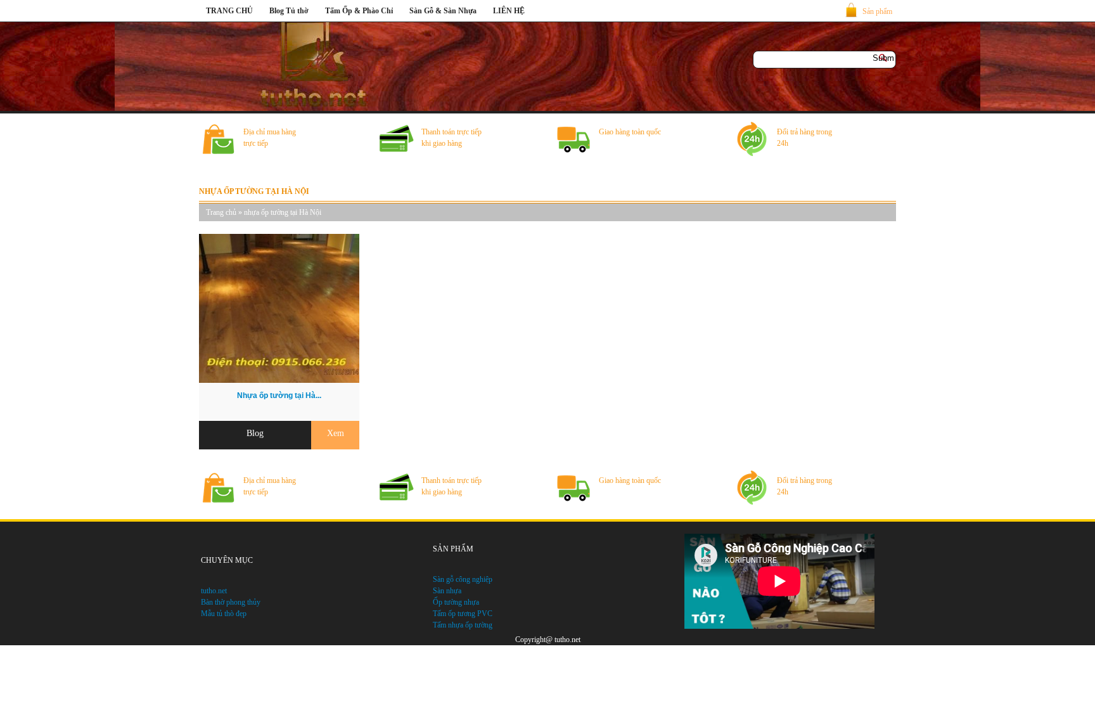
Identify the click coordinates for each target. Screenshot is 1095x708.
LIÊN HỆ (509, 10)
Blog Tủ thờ (289, 10)
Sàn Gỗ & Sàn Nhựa (443, 10)
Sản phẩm (877, 11)
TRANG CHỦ (229, 10)
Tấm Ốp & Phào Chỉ (359, 10)
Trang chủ (221, 212)
